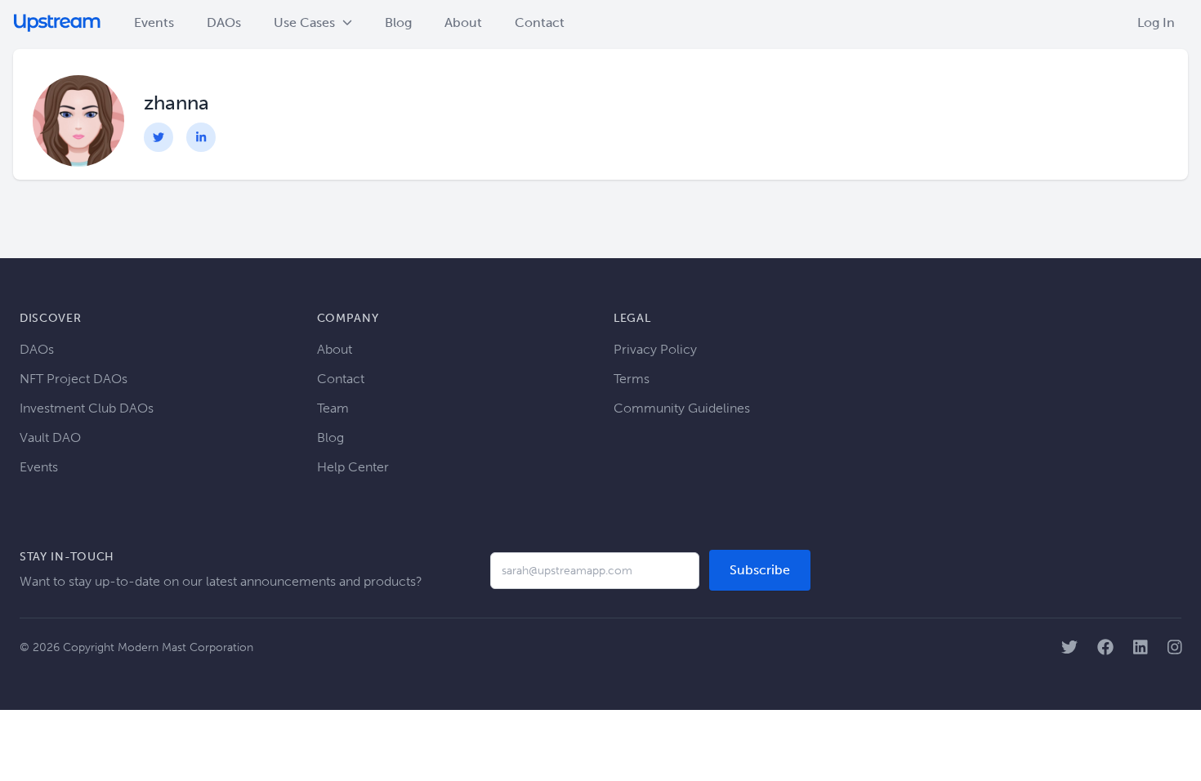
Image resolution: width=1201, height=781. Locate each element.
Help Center (353, 467)
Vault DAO (50, 437)
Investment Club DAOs (87, 408)
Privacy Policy (655, 349)
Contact (540, 22)
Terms (632, 378)
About (463, 22)
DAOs (224, 22)
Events (154, 22)
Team (333, 408)
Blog (398, 22)
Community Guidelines (682, 408)
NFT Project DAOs (73, 378)
